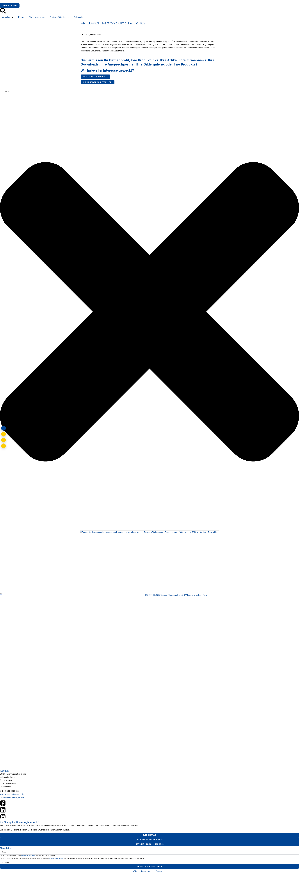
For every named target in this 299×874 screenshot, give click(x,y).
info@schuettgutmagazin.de (12, 797)
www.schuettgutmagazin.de (12, 794)
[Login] (3, 428)
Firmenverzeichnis (37, 17)
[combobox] (149, 91)
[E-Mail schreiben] (3, 434)
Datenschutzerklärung (28, 855)
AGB (134, 871)
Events (21, 17)
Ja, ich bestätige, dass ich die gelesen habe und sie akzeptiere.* (29, 855)
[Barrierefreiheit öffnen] (3, 445)
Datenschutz (161, 871)
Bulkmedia (78, 17)
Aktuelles (6, 17)
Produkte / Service (58, 17)
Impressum (146, 871)
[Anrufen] (3, 440)
